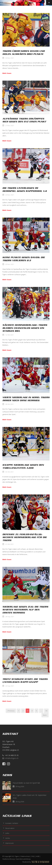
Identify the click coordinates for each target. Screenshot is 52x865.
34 (46, 711)
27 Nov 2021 (9, 125)
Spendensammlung (23, 859)
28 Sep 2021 (9, 616)
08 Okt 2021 (9, 404)
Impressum (9, 843)
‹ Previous (11, 711)
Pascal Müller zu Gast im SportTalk (26, 783)
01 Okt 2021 (9, 544)
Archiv (7, 838)
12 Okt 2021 (9, 335)
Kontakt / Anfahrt (11, 823)
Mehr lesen (6, 73)
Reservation (9, 828)
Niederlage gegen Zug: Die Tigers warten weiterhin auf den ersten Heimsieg (25, 609)
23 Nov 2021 (9, 195)
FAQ (33, 856)
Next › (45, 715)
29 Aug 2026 (19, 786)
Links (7, 833)
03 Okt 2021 (9, 472)
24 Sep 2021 (9, 686)
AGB (37, 856)
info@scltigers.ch (11, 758)
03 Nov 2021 (9, 264)
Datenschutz (25, 856)
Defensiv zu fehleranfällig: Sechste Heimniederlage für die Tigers (24, 537)
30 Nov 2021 (9, 58)
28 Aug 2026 (19, 802)
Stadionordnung (8, 859)
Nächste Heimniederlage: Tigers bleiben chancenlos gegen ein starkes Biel (24, 328)
